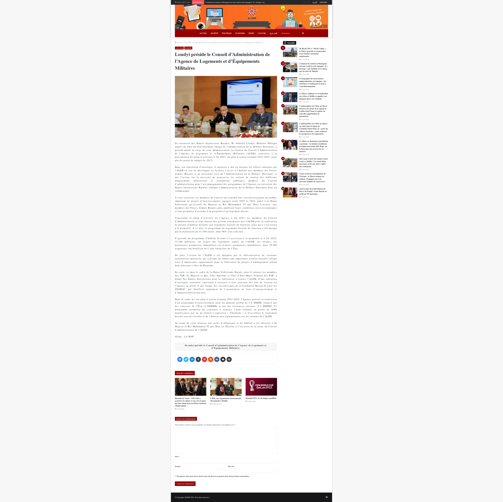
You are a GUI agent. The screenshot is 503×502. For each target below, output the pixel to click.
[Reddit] (210, 359)
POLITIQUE (227, 33)
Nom (177, 456)
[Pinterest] (204, 359)
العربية (314, 2)
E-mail (178, 466)
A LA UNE (187, 42)
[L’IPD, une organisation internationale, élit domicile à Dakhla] (226, 387)
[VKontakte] (216, 359)
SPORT (251, 33)
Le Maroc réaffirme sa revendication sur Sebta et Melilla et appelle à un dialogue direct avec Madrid (313, 96)
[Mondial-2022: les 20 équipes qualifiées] (261, 387)
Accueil (179, 42)
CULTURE (262, 33)
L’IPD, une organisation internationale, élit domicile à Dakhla (226, 399)
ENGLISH (323, 2)
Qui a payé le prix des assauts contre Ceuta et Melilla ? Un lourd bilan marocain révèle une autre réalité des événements (313, 162)
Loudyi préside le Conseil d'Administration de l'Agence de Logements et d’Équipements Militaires (226, 346)
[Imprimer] (229, 359)
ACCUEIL (203, 33)
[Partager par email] (223, 359)
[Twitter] (186, 359)
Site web (231, 466)
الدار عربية (273, 33)
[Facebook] (179, 359)
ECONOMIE (240, 33)
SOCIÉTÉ (214, 33)
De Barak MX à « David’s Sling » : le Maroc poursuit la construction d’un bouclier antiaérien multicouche (313, 52)
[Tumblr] (198, 359)
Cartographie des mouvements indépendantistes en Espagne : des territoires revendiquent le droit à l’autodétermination (312, 82)
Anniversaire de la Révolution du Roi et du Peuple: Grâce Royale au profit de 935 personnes (313, 191)
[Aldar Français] (251, 17)
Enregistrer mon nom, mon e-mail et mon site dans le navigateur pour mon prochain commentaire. (213, 476)
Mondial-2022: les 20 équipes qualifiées (261, 398)
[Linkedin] (192, 359)
